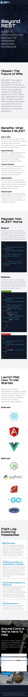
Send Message (6, 673)
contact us (18, 401)
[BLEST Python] (14, 478)
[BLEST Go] (14, 500)
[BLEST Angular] (14, 431)
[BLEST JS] (14, 466)
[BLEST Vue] (14, 447)
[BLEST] (14, 2)
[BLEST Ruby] (14, 489)
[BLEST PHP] (14, 510)
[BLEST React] (14, 416)
